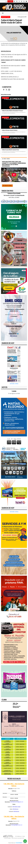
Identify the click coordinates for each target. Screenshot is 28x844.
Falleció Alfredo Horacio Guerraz (9, 130)
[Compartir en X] (6, 90)
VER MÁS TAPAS (14, 383)
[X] (17, 1)
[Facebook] (19, 1)
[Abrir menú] (2, 13)
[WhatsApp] (14, 1)
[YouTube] (26, 1)
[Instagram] (21, 1)
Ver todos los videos (7, 185)
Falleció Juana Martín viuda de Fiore (10, 149)
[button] (6, 1)
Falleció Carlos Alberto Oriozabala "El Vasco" (12, 110)
